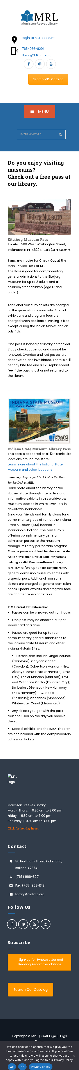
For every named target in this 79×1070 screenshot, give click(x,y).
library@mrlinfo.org (29, 894)
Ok (12, 1066)
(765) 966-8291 (27, 876)
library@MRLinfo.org (37, 55)
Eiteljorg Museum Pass (28, 239)
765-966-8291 (33, 49)
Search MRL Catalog (48, 79)
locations (44, 469)
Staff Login (49, 1036)
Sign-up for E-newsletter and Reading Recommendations (40, 961)
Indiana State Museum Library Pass (39, 449)
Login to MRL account (38, 38)
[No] (73, 1056)
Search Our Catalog (30, 989)
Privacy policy (40, 1066)
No (22, 1066)
